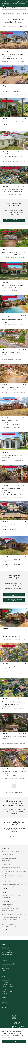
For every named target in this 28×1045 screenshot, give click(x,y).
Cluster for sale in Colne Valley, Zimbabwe (13, 189)
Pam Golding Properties (8, 963)
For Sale (4, 13)
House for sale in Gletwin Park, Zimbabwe (13, 387)
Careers (4, 970)
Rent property (6, 950)
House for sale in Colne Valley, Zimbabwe (13, 122)
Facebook (4, 1000)
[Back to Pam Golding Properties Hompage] (14, 1017)
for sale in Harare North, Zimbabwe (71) (11, 868)
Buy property (5, 947)
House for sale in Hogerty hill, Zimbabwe (13, 252)
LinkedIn (4, 1005)
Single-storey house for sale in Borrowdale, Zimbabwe (14, 737)
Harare (18, 13)
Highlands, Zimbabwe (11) (9, 924)
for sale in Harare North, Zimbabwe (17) (14, 872)
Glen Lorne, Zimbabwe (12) (9, 919)
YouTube (4, 1007)
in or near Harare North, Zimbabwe (14, 851)
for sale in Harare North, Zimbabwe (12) (13, 881)
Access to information (8, 986)
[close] (26, 1)
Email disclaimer (6, 984)
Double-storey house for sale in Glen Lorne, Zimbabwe (14, 668)
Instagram (5, 1002)
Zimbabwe (11, 13)
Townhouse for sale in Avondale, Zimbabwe (11, 353)
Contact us (21, 51)
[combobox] (13, 26)
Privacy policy (5, 980)
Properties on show (7, 954)
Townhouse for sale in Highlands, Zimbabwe (11, 561)
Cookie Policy (5, 1037)
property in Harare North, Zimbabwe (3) (13, 909)
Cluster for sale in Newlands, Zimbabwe (13, 156)
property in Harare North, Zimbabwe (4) (12, 905)
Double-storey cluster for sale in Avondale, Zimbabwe (14, 772)
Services (4, 966)
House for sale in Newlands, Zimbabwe (13, 54)
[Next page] (18, 786)
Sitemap (4, 993)
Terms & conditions (7, 991)
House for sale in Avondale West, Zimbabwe (11, 489)
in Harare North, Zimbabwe (10, 855)
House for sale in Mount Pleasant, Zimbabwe (11, 421)
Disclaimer (5, 982)
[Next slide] (26, 40)
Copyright (4, 989)
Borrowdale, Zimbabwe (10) (9, 926)
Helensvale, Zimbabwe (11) (9, 922)
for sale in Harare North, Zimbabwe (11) (14, 885)
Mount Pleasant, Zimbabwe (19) (11, 917)
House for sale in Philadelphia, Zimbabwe (13, 701)
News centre (5, 968)
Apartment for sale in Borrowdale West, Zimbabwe (13, 526)
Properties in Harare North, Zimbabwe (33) (11, 896)
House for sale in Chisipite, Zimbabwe (12, 319)
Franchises (5, 973)
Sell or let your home (8, 952)
